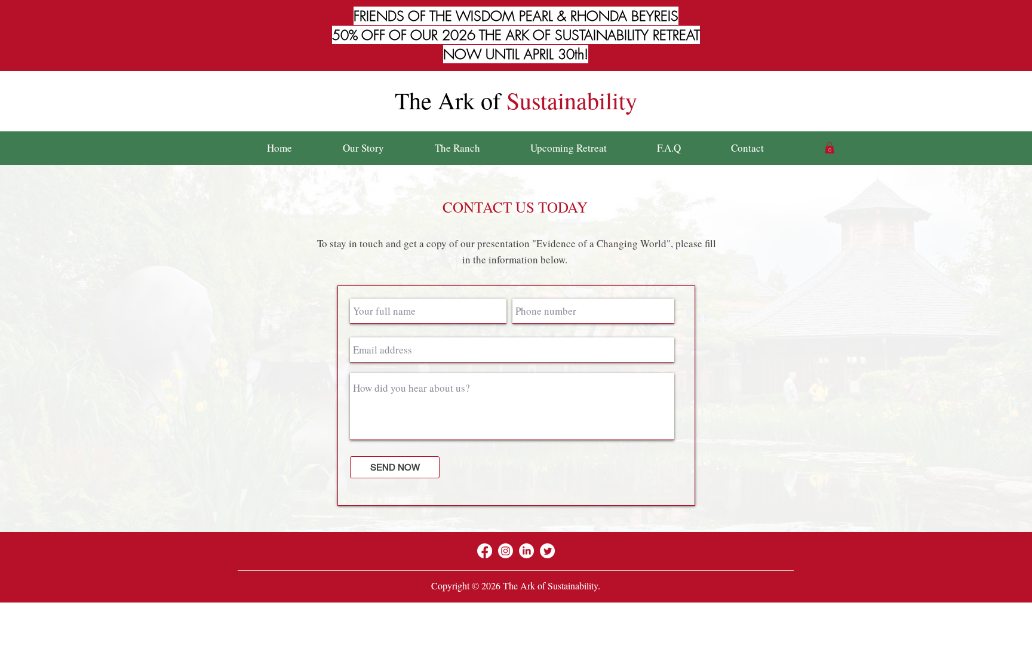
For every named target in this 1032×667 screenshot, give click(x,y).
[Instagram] (505, 550)
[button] (829, 147)
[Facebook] (484, 550)
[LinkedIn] (526, 550)
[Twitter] (547, 550)
